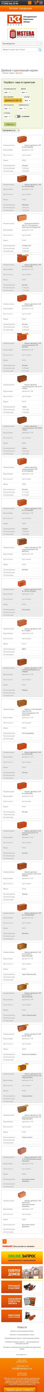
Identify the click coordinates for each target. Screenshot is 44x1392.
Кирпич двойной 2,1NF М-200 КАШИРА (31, 146)
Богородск (26, 609)
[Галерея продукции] (22, 1272)
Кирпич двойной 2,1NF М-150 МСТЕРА (31, 265)
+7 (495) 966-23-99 (9, 4)
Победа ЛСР (26, 246)
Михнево (25, 205)
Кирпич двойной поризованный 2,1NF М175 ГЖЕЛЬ (32, 386)
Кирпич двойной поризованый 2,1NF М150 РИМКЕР (31, 874)
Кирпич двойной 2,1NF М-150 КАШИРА (31, 509)
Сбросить (10, 124)
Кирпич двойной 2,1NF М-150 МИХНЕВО (31, 185)
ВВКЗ (24, 649)
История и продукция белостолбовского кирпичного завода (22, 1348)
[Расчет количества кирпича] (22, 1301)
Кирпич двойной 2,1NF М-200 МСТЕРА (31, 305)
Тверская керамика (29, 1054)
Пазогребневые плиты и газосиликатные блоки (22, 1338)
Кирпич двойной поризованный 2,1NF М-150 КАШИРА (30, 469)
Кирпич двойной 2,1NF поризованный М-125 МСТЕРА (31, 833)
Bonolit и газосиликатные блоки (22, 1331)
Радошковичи (27, 1096)
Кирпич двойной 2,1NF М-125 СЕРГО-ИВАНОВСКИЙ (31, 995)
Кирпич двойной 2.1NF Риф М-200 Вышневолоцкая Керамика (31, 1203)
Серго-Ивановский (29, 974)
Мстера (25, 285)
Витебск (25, 570)
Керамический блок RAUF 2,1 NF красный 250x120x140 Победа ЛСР (31, 225)
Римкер (25, 690)
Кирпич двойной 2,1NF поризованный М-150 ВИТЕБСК (31, 549)
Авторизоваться (22, 1362)
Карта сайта (22, 1360)
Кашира (25, 165)
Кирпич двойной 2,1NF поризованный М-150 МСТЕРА (31, 345)
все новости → (22, 1355)
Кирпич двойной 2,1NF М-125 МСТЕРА (31, 792)
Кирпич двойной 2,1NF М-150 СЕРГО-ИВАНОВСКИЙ (31, 954)
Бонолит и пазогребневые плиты (22, 1335)
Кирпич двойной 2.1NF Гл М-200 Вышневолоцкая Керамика (31, 1159)
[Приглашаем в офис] (22, 1287)
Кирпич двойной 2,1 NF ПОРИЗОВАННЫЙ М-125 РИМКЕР (32, 670)
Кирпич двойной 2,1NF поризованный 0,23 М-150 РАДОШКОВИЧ (31, 1076)
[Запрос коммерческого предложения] (22, 1258)
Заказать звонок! (29, 2)
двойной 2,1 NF (11, 100)
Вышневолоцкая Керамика (28, 1180)
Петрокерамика (28, 733)
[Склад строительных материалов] (22, 1316)
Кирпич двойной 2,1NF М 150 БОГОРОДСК (31, 590)
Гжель (24, 407)
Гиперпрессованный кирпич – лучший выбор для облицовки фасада (22, 1343)
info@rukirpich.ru (22, 1368)
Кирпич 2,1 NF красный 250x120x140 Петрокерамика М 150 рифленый (32, 712)
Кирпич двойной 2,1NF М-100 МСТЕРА (31, 753)
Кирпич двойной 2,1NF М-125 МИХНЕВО (31, 914)
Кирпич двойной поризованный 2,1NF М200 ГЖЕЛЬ (32, 428)
